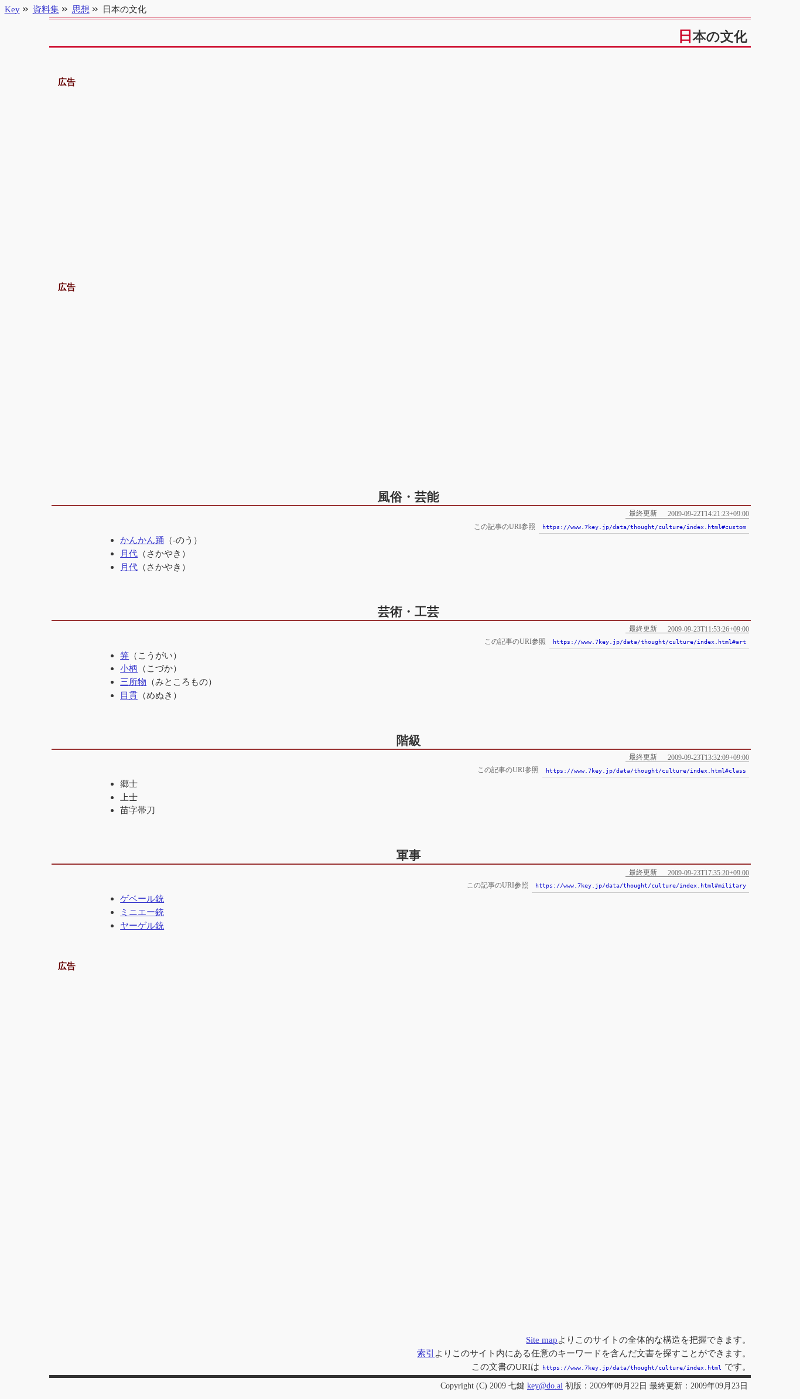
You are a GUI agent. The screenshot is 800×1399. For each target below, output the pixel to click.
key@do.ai (545, 1385)
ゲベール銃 (142, 898)
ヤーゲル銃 (142, 925)
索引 (426, 1353)
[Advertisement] (400, 172)
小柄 (129, 668)
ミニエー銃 (142, 912)
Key (12, 9)
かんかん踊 (142, 540)
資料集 (46, 9)
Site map (542, 1340)
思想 (81, 9)
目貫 (129, 695)
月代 (129, 553)
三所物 (133, 682)
